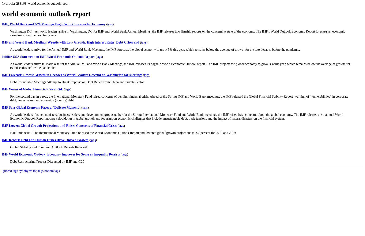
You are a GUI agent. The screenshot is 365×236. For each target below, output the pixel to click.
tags (110, 24)
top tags (38, 171)
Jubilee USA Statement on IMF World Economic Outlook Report (48, 57)
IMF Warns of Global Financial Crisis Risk (32, 89)
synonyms (25, 171)
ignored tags (10, 171)
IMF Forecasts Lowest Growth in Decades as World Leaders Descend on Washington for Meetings (72, 75)
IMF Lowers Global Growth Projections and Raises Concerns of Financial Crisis (59, 125)
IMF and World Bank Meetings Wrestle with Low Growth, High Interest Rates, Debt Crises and (71, 42)
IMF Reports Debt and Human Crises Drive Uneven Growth (45, 140)
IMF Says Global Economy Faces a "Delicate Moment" (41, 107)
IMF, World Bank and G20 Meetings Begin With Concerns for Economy (53, 24)
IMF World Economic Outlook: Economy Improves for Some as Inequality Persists (61, 154)
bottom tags (52, 171)
